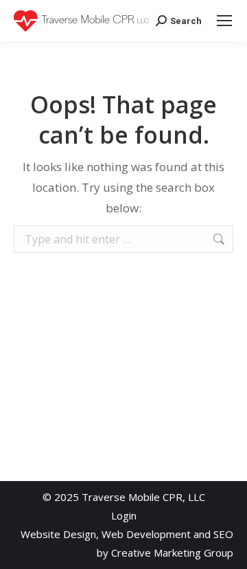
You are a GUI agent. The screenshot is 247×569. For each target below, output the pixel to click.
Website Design (58, 534)
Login (124, 515)
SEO (223, 534)
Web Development (146, 534)
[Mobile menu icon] (224, 21)
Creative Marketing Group (172, 552)
